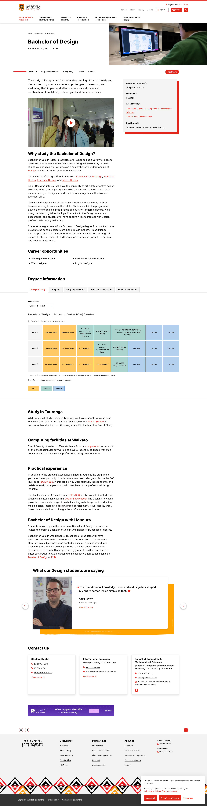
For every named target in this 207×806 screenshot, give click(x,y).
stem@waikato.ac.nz (147, 677)
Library (141, 10)
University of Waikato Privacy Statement (160, 791)
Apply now (176, 10)
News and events (132, 750)
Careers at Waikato (133, 760)
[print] (21, 730)
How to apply (65, 750)
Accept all (150, 798)
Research (96, 760)
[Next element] (25, 606)
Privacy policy (53, 800)
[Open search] (186, 10)
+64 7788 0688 (93, 667)
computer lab (92, 446)
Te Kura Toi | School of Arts (139, 117)
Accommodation (99, 765)
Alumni (132, 10)
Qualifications (49, 33)
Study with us (38, 33)
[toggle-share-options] (27, 730)
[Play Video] (71, 122)
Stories (81, 72)
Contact (124, 10)
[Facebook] (136, 690)
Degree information (49, 72)
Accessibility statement (72, 800)
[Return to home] (30, 7)
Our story (129, 746)
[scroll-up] (186, 730)
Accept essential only (170, 798)
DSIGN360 (74, 495)
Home (30, 33)
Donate (150, 10)
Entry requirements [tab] (75, 289)
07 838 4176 (39, 668)
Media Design (70, 180)
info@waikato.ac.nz (43, 672)
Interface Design (46, 180)
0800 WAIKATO (41, 664)
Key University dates (101, 750)
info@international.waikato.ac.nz (101, 672)
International (97, 746)
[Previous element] (183, 606)
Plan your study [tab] (38, 289)
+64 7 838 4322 (145, 673)
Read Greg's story (86, 607)
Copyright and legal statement (31, 800)
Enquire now (37, 677)
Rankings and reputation (135, 755)
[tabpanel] (103, 345)
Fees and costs (66, 755)
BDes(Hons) (68, 72)
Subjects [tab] (56, 289)
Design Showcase (75, 498)
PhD (53, 557)
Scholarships (65, 760)
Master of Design (37, 557)
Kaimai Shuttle (96, 421)
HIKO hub (64, 765)
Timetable (64, 746)
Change (185, 4)
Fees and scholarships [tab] (101, 289)
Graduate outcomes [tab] (127, 289)
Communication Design (89, 176)
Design (32, 170)
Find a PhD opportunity (102, 755)
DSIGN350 (47, 481)
